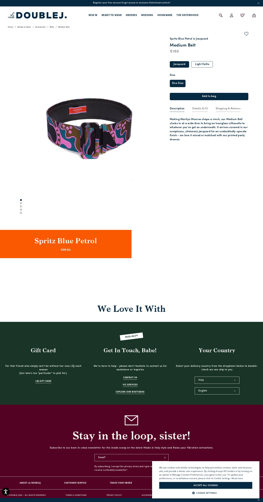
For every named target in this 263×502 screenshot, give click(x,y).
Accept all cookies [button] (206, 485)
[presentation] (177, 109)
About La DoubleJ (30, 483)
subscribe (165, 457)
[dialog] (205, 479)
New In (93, 15)
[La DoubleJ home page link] (37, 15)
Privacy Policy (114, 495)
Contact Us (130, 378)
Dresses (131, 15)
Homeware (164, 15)
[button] (205, 493)
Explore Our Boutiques (130, 392)
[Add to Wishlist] (246, 34)
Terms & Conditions (76, 495)
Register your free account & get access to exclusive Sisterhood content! (131, 3)
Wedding (147, 15)
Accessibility (148, 495)
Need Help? (131, 336)
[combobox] (217, 380)
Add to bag (209, 96)
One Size (177, 83)
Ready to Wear (112, 15)
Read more (237, 478)
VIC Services (130, 385)
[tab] (177, 109)
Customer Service (75, 483)
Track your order (121, 483)
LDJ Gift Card (43, 381)
